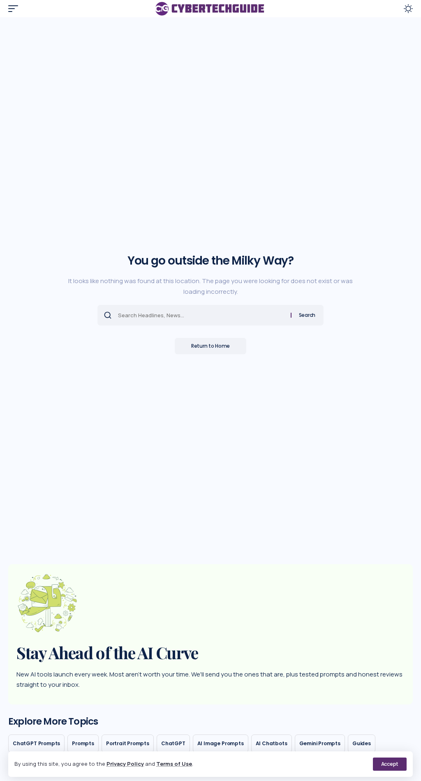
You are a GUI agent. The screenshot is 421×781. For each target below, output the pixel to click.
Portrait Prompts (127, 743)
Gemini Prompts (319, 743)
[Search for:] (201, 315)
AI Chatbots (271, 743)
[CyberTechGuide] (210, 8)
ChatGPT (173, 743)
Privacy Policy (125, 763)
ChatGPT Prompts (36, 743)
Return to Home (210, 345)
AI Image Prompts (220, 743)
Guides (361, 743)
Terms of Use (174, 763)
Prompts (83, 743)
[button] (390, 764)
